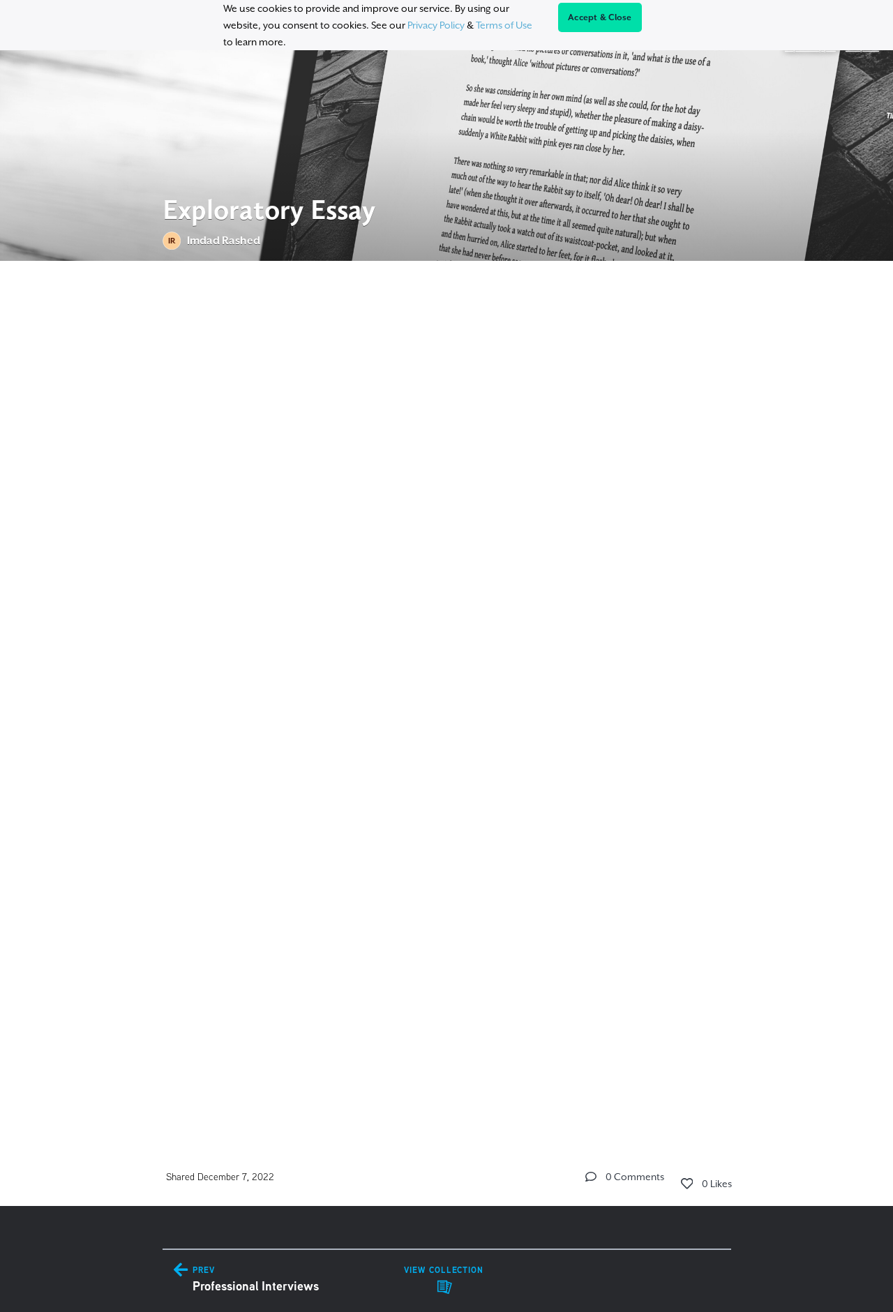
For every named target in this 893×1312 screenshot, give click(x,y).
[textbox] (447, 694)
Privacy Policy (436, 25)
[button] (590, 1176)
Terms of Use (504, 25)
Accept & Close (600, 17)
